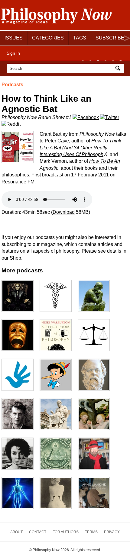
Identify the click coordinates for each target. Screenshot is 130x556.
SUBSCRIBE (110, 37)
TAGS (79, 37)
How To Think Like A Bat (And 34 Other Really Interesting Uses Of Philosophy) (80, 147)
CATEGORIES (48, 37)
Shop (15, 258)
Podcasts (12, 84)
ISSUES (14, 37)
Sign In (13, 53)
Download (64, 212)
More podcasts (22, 270)
